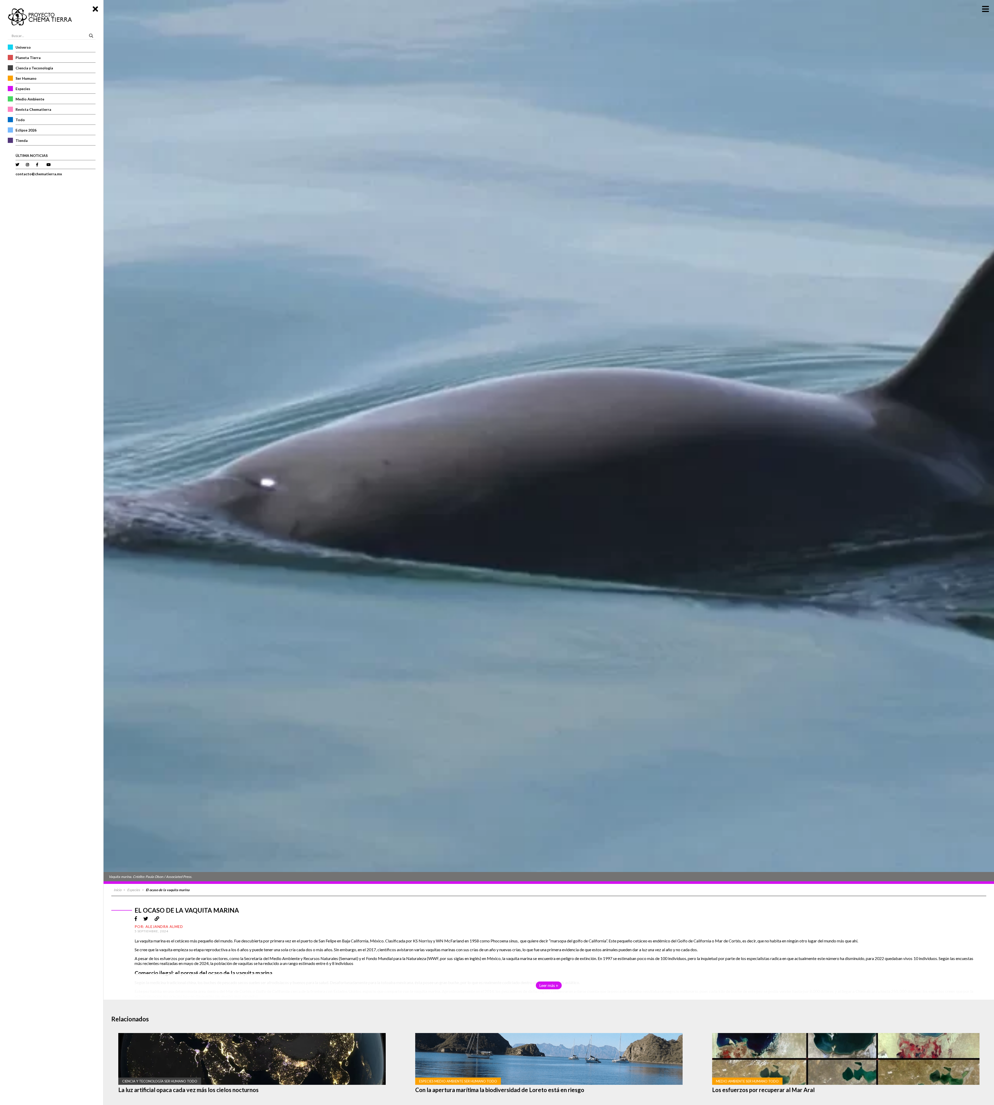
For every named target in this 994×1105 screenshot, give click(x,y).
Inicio (117, 890)
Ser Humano (26, 78)
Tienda (22, 140)
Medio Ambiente (30, 99)
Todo (20, 120)
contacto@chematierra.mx (39, 174)
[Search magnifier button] (92, 35)
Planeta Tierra (28, 57)
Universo (23, 47)
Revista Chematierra (33, 109)
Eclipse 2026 (26, 130)
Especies (23, 88)
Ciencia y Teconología (34, 68)
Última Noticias (32, 155)
